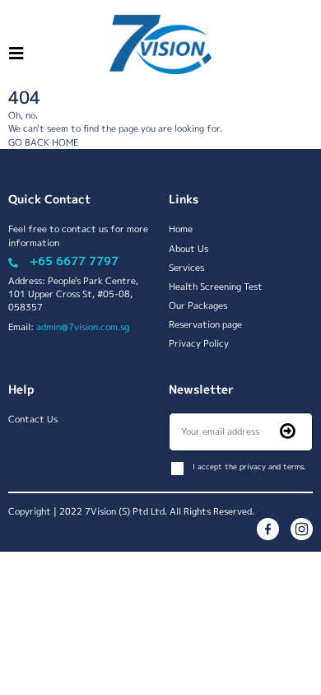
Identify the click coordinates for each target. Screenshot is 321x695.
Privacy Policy (199, 343)
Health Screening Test (216, 286)
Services (186, 267)
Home (181, 228)
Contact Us (33, 419)
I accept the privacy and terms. (249, 466)
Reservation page (205, 324)
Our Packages (198, 305)
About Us (188, 248)
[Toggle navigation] (16, 53)
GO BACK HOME (43, 142)
